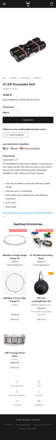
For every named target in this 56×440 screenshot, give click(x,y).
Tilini (39, 385)
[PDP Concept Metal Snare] (15, 338)
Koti (4, 77)
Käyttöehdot (8, 424)
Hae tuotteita (17, 385)
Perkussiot (25, 77)
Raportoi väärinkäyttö (28, 428)
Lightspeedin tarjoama (28, 433)
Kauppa (13, 77)
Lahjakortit (39, 404)
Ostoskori (17, 404)
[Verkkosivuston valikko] (4, 4)
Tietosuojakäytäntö (23, 424)
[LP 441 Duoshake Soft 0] (28, 45)
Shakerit (37, 77)
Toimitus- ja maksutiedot (42, 424)
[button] (28, 4)
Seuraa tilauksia (17, 395)
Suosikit (39, 395)
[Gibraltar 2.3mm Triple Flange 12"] (15, 283)
